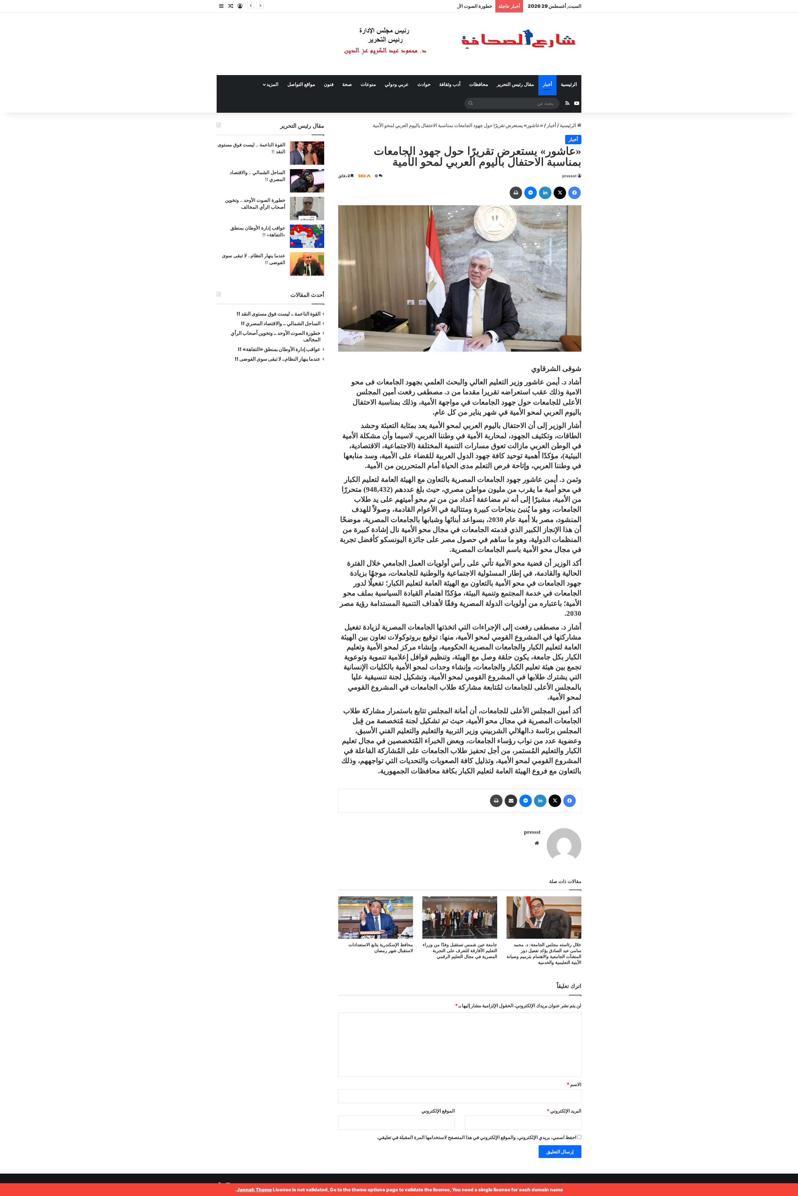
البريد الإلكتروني (564, 1111)
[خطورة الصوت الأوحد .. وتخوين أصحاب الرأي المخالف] (307, 208)
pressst (569, 175)
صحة (347, 84)
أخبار (547, 84)
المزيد (272, 84)
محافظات (478, 84)
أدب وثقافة (449, 84)
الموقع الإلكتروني (438, 1111)
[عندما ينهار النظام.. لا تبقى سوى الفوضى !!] (307, 264)
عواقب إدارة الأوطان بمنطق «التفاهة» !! (278, 349)
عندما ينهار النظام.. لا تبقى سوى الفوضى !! (277, 359)
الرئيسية (569, 84)
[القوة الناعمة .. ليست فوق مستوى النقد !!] (307, 153)
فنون (329, 84)
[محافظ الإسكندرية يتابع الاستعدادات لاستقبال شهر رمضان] (375, 917)
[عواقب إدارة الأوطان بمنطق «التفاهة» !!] (307, 236)
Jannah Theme (254, 1190)
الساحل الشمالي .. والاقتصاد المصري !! (280, 323)
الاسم (574, 1084)
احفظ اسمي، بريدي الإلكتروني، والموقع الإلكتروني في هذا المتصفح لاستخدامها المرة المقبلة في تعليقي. (476, 1137)
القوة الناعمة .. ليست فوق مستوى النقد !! (278, 314)
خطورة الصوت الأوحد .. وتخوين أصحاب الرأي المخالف (440, 6)
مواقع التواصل (301, 84)
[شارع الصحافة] (441, 44)
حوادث (423, 84)
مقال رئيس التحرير (515, 84)
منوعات (368, 84)
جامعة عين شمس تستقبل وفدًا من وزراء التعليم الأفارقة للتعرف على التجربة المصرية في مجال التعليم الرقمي (460, 950)
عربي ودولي (397, 84)
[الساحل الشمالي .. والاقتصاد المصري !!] (307, 180)
